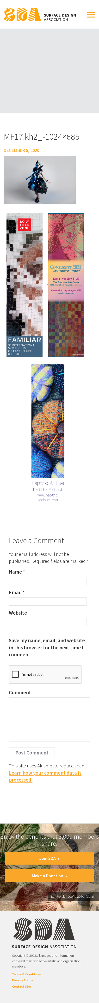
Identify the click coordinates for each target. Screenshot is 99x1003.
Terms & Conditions (27, 974)
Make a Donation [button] (47, 875)
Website (18, 613)
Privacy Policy (22, 980)
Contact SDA (21, 986)
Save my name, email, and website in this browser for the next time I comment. (47, 647)
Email (15, 592)
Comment (20, 692)
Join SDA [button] (47, 858)
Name (15, 572)
